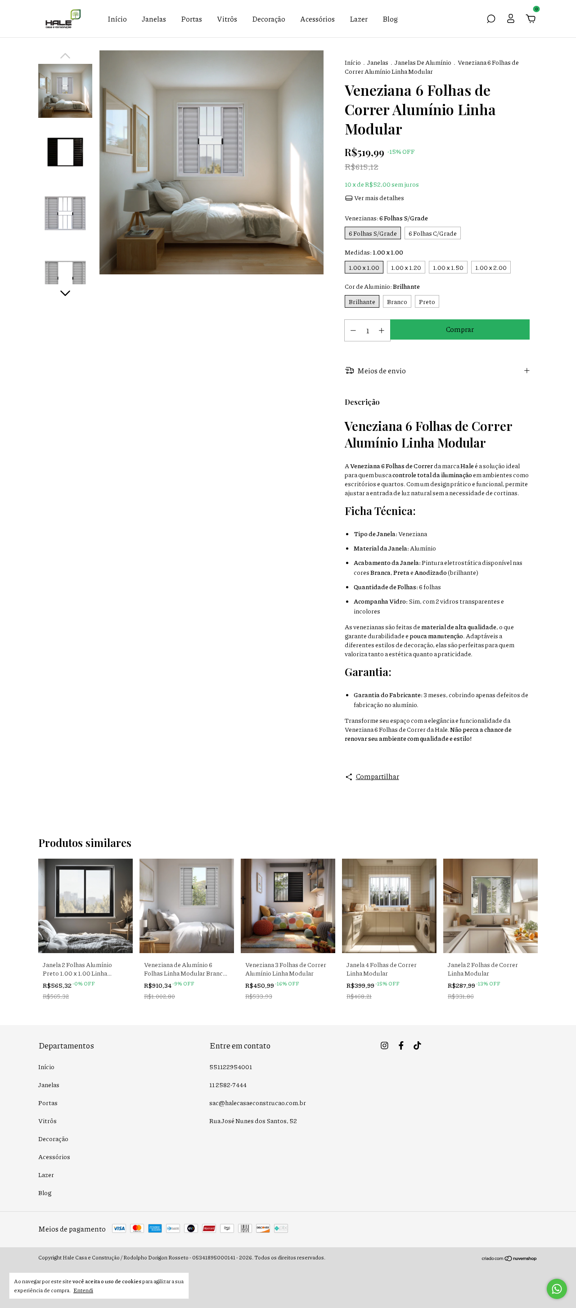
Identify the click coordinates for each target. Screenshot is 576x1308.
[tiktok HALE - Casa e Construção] (417, 1044)
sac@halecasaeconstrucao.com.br (257, 1102)
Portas (191, 18)
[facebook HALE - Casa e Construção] (401, 1044)
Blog (390, 18)
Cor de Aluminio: (382, 286)
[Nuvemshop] (510, 1258)
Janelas (154, 18)
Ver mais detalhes (378, 197)
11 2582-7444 (228, 1084)
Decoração (268, 18)
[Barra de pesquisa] (491, 19)
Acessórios (317, 18)
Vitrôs (227, 18)
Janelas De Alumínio (423, 62)
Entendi (83, 1290)
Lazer (359, 18)
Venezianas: (386, 217)
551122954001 (230, 1066)
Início (117, 18)
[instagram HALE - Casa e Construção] (384, 1044)
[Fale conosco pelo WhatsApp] (557, 1289)
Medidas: (374, 251)
